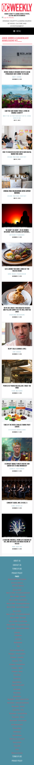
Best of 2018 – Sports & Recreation (18, 607)
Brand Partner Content (17, 157)
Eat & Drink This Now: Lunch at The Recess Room (17, 270)
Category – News (17, 671)
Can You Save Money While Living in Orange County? (17, 112)
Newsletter (17, 693)
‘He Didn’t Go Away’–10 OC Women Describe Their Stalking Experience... (17, 231)
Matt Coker (17, 77)
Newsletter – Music (18, 717)
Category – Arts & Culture (17, 654)
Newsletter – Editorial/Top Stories (18, 703)
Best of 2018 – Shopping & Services (18, 603)
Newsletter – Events (18, 706)
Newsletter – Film (18, 710)
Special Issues (17, 735)
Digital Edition (17, 682)
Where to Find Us (17, 753)
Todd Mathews (17, 391)
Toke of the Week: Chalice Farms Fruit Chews (17, 426)
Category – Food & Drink (17, 664)
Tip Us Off (17, 746)
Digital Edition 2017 (18, 685)
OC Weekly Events (17, 725)
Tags (18, 646)
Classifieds (17, 675)
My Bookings (18, 642)
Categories (18, 635)
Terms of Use (17, 568)
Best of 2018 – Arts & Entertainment (18, 593)
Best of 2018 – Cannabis (18, 596)
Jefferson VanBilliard (17, 430)
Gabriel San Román (17, 469)
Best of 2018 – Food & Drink (18, 600)
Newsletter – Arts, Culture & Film (18, 699)
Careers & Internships (17, 650)
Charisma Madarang (17, 315)
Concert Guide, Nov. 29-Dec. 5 (17, 502)
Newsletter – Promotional (18, 720)
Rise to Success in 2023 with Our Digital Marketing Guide (17, 153)
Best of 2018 (17, 590)
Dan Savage (17, 352)
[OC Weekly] (8, 17)
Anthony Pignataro (16, 235)
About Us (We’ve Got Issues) (17, 579)
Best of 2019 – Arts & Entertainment (18, 614)
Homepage (17, 689)
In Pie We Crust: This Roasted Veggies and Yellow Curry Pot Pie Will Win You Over (17, 310)
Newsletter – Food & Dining (18, 713)
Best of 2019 (17, 611)
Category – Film (17, 661)
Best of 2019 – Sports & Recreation (18, 628)
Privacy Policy (17, 573)
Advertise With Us (17, 583)
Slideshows (17, 732)
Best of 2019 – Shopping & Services (18, 625)
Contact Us (17, 565)
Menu (18, 31)
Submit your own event (17, 739)
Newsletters (17, 696)
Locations (18, 639)
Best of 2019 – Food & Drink (18, 621)
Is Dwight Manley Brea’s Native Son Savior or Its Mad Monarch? (17, 465)
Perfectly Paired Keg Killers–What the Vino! (17, 387)
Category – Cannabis (17, 657)
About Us (17, 560)
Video (17, 749)
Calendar (17, 632)
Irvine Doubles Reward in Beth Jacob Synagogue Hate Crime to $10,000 (17, 73)
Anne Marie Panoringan (17, 274)
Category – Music (17, 668)
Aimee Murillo (17, 506)
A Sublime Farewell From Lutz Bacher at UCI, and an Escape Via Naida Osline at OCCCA (17, 542)
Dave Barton (17, 547)
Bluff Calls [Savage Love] (17, 348)
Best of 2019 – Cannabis (18, 618)
